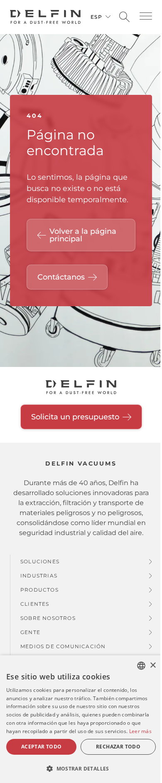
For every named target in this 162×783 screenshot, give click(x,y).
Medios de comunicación (63, 646)
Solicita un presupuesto (75, 416)
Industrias (38, 575)
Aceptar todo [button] (41, 746)
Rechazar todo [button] (118, 746)
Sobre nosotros (48, 618)
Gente (30, 632)
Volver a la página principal (82, 235)
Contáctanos (61, 277)
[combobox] (141, 666)
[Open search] (124, 17)
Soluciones (39, 561)
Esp (96, 17)
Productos (39, 590)
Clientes (34, 604)
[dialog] (81, 719)
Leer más (140, 731)
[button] (146, 16)
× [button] (153, 665)
